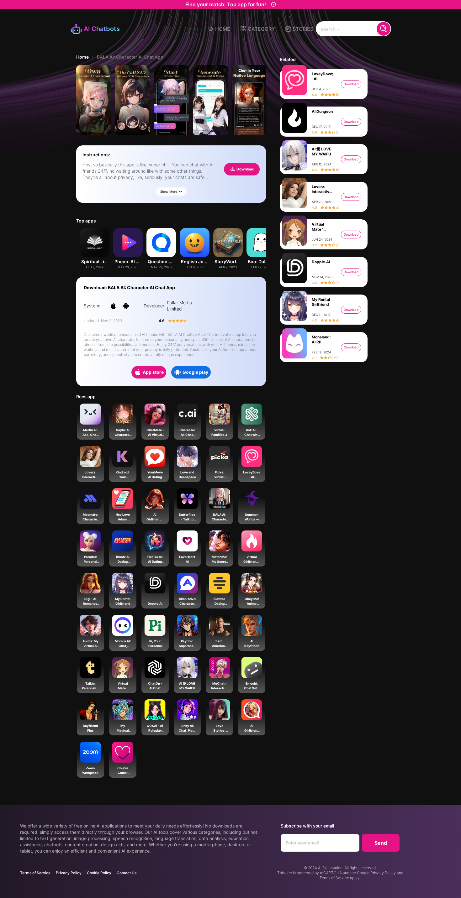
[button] (257, 29)
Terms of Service (35, 872)
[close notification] (273, 4)
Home (82, 57)
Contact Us (126, 872)
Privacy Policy (69, 872)
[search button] (383, 29)
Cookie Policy (99, 872)
